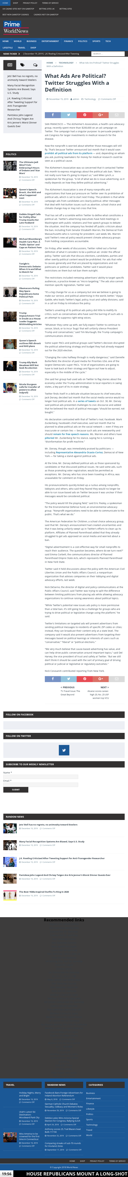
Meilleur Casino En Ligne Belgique (64, 1028)
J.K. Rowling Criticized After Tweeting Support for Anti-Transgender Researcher (62, 858)
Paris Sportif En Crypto (64, 946)
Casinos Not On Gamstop (46, 14)
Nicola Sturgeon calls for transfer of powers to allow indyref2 (29, 388)
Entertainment (50, 41)
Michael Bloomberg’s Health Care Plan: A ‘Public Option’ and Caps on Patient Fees (30, 243)
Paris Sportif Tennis (64, 1076)
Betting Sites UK (46, 8)
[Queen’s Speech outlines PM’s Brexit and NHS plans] (10, 344)
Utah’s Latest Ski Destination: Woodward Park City (29, 1114)
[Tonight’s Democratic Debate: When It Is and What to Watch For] (10, 267)
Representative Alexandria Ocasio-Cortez (79, 452)
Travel (21, 47)
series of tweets (87, 401)
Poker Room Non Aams (64, 1072)
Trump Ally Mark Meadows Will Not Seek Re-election (29, 365)
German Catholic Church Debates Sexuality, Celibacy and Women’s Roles (64, 1105)
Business (31, 41)
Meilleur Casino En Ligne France (64, 1017)
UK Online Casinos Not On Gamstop (64, 1002)
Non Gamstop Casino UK (64, 987)
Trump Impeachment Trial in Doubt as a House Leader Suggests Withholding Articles (30, 318)
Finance (68, 41)
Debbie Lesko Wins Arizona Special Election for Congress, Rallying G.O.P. (62, 1119)
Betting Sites (66, 8)
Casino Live (64, 1050)
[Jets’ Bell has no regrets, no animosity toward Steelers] (10, 828)
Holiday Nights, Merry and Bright (30, 1094)
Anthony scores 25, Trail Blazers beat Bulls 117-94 (63, 1130)
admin (76, 99)
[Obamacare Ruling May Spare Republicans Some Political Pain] (10, 292)
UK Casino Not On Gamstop (64, 972)
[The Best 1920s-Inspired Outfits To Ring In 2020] (10, 895)
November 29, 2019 (55, 1110)
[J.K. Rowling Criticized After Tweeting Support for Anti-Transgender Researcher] (10, 862)
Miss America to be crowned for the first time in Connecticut (29, 1136)
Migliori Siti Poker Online (64, 1035)
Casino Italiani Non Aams (64, 1057)
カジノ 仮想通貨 (64, 1046)
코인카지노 (64, 1061)
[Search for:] (108, 53)
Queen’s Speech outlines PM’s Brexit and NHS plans (30, 343)
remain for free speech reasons (71, 434)
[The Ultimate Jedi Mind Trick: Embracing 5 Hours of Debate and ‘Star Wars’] (10, 166)
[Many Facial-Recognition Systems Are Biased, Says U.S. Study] (10, 845)
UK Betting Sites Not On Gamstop (64, 961)
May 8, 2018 (52, 1099)
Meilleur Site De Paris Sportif (64, 1043)
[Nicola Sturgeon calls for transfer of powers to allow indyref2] (10, 388)
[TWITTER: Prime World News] (64, 750)
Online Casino (64, 968)
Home (5, 3)
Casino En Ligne (64, 964)
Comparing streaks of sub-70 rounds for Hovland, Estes (63, 1144)
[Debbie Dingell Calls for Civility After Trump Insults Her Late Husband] (10, 218)
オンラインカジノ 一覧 (64, 976)
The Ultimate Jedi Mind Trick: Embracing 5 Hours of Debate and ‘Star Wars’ (29, 168)
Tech (108, 41)
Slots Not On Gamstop (64, 957)
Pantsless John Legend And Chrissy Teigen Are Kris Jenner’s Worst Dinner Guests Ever (64, 875)
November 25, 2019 (55, 1135)
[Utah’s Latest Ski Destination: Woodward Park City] (10, 1115)
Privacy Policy (30, 3)
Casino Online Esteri (64, 1039)
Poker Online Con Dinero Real (64, 979)
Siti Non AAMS (64, 1068)
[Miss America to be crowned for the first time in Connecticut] (10, 1137)
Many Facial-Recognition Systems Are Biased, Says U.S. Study (22, 89)
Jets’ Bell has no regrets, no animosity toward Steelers (48, 824)
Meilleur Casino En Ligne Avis (64, 998)
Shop (15, 3)
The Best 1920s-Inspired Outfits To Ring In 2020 (44, 891)
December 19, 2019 (30, 177)
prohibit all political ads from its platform (68, 153)
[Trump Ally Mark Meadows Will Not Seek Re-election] (10, 366)
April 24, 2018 (53, 1124)
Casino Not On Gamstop (64, 950)
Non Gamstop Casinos (64, 942)
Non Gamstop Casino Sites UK (64, 953)
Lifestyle (8, 47)
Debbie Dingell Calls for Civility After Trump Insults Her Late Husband (29, 218)
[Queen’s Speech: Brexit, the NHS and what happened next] (10, 193)
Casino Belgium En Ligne (64, 1031)
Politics (82, 41)
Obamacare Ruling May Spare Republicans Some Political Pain (29, 292)
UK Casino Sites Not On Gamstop (18, 8)
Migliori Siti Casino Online (64, 924)
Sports (96, 41)
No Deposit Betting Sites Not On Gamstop (64, 1024)
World (18, 41)
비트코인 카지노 (64, 1065)
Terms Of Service (50, 3)
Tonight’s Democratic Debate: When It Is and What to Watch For (30, 268)
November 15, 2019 (58, 99)
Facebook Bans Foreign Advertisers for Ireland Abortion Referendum (64, 1094)
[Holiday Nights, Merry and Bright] (10, 1096)
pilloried (49, 438)
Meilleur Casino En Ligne (64, 994)
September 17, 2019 (55, 1149)
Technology (90, 99)
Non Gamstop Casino (64, 939)
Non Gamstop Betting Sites (64, 927)
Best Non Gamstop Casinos (15, 14)
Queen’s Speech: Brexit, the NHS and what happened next (30, 193)
